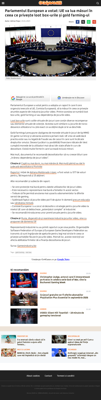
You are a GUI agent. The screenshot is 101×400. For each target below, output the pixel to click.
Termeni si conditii (65, 376)
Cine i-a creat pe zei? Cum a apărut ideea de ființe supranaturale (80, 342)
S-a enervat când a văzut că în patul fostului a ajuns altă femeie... (31, 342)
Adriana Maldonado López (43, 172)
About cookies (33, 376)
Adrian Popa (15, 21)
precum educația (81, 200)
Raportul (14, 172)
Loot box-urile (17, 121)
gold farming (20, 252)
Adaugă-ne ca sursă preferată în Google (30, 98)
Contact (48, 376)
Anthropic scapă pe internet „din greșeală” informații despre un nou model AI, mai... (83, 355)
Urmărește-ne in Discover (73, 98)
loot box (28, 252)
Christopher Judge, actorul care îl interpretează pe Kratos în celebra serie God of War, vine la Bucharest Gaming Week (65, 280)
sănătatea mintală (24, 203)
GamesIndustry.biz (26, 246)
